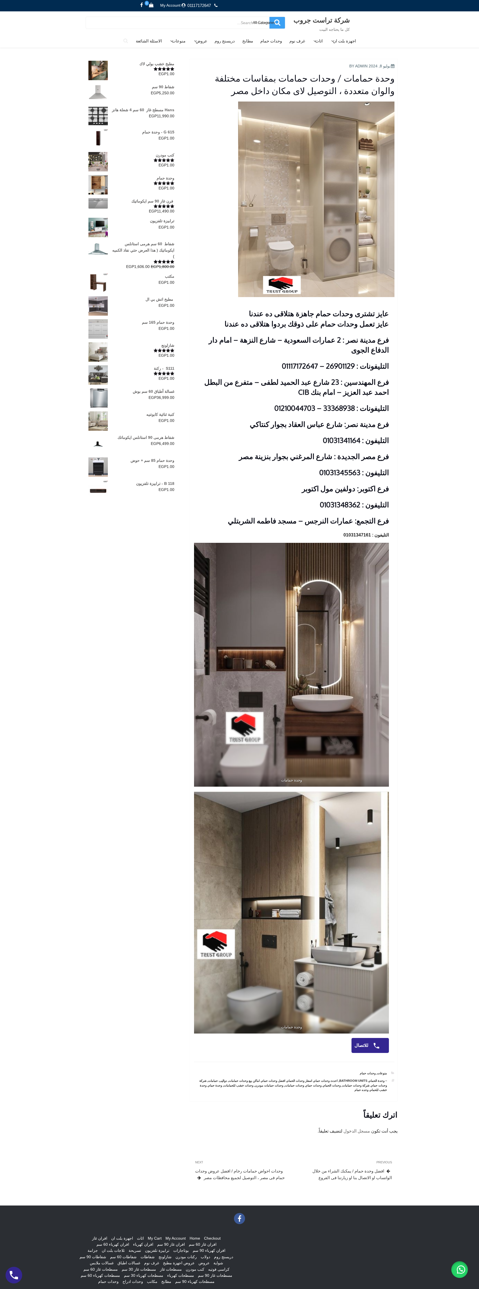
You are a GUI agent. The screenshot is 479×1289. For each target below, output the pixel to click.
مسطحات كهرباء (180, 1275)
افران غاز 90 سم (171, 1244)
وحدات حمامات (294, 1085)
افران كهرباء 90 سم (209, 1250)
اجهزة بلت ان (344, 41)
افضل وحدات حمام (273, 1080)
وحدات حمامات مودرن (269, 1085)
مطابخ (247, 41)
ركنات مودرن (186, 1257)
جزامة (93, 1250)
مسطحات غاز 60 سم (100, 1269)
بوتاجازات (181, 1250)
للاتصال (362, 1045)
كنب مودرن (195, 1269)
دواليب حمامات (217, 1080)
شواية (218, 1263)
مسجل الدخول (356, 1131)
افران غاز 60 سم (202, 1244)
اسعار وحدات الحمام (299, 1080)
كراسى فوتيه (219, 1269)
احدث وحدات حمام (326, 1080)
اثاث (319, 41)
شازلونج (165, 1257)
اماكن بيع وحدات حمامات (244, 1080)
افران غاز (99, 1238)
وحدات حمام (271, 41)
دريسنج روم (225, 41)
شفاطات (148, 1257)
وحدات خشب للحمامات (238, 1085)
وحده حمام (361, 1090)
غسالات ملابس (102, 1263)
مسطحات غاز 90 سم (215, 1275)
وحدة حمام (215, 1085)
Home (195, 1238)
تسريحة (135, 1250)
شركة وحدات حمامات (356, 1085)
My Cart (155, 1238)
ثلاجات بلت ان (113, 1250)
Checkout (212, 1238)
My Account (170, 5)
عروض (201, 41)
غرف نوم (297, 41)
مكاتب (152, 1281)
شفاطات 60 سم (123, 1257)
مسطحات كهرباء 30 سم (143, 1275)
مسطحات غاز (171, 1269)
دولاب (205, 1257)
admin (361, 66)
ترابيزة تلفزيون (157, 1250)
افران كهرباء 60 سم (112, 1244)
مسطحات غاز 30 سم (139, 1269)
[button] (459, 1269)
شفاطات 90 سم (93, 1257)
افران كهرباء (143, 1244)
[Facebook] (142, 5)
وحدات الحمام (332, 1085)
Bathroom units (353, 1080)
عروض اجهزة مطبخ (179, 1263)
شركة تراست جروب (322, 20)
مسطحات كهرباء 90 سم (195, 1281)
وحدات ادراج (133, 1281)
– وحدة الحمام (378, 1080)
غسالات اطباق (129, 1263)
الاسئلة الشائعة (149, 41)
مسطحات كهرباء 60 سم (100, 1275)
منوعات (178, 41)
